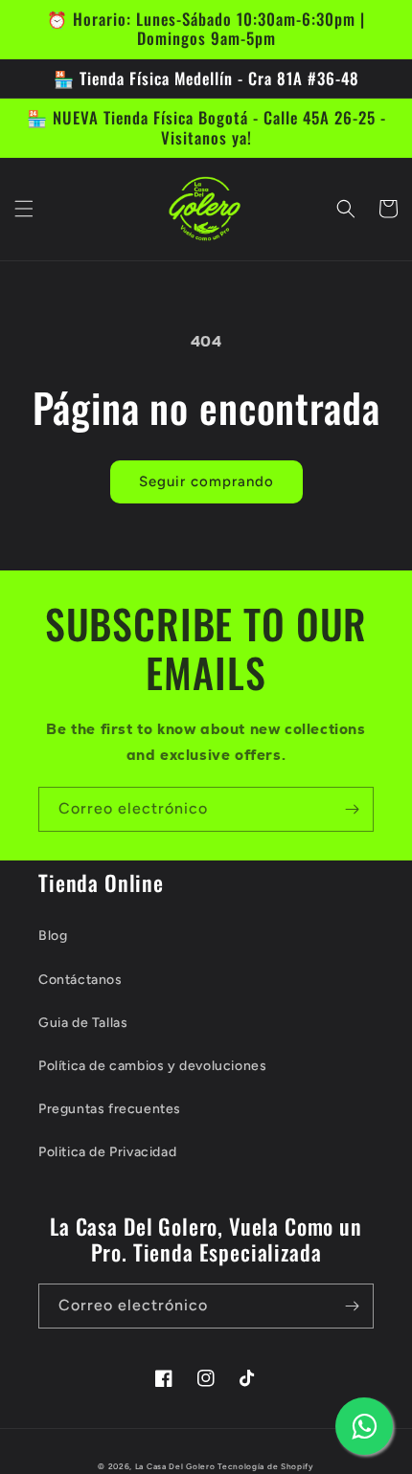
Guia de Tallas (82, 1023)
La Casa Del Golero (175, 1466)
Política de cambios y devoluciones (152, 1066)
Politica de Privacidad (107, 1152)
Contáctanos (80, 980)
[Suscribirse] (352, 809)
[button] (24, 209)
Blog (52, 935)
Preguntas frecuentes (109, 1109)
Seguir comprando (206, 481)
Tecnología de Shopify (265, 1466)
